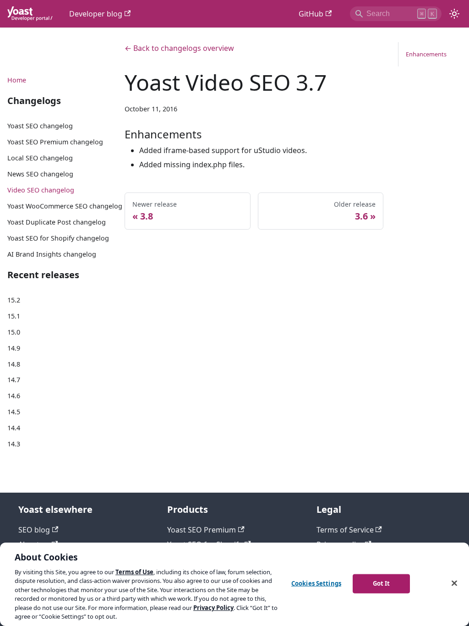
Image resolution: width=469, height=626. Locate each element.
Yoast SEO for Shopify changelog (58, 238)
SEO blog (34, 530)
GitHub (311, 14)
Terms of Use (134, 572)
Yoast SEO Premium (201, 530)
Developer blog (95, 14)
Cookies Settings (316, 583)
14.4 (13, 427)
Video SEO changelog (40, 190)
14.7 (13, 379)
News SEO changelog (40, 174)
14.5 (13, 411)
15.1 (13, 316)
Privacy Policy (213, 608)
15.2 (13, 300)
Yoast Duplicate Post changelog (56, 222)
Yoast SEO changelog (40, 125)
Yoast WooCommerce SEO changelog (64, 206)
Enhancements (426, 54)
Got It (381, 583)
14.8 (13, 364)
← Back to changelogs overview (179, 48)
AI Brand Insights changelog (51, 254)
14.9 (13, 348)
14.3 (13, 443)
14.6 (13, 395)
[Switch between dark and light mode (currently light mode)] (454, 13)
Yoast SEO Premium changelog (55, 141)
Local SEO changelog (40, 158)
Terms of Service (345, 530)
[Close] (454, 583)
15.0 (13, 332)
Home (16, 80)
